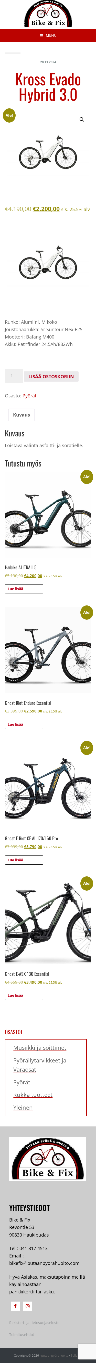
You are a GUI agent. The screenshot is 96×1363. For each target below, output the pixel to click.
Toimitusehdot (21, 1334)
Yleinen (23, 1107)
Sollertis (76, 1355)
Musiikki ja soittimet (39, 1047)
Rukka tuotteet (32, 1094)
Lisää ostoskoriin (51, 376)
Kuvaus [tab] (21, 415)
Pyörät (29, 396)
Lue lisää (15, 588)
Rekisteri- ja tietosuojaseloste (34, 1322)
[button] (82, 119)
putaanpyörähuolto (54, 1355)
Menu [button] (51, 35)
